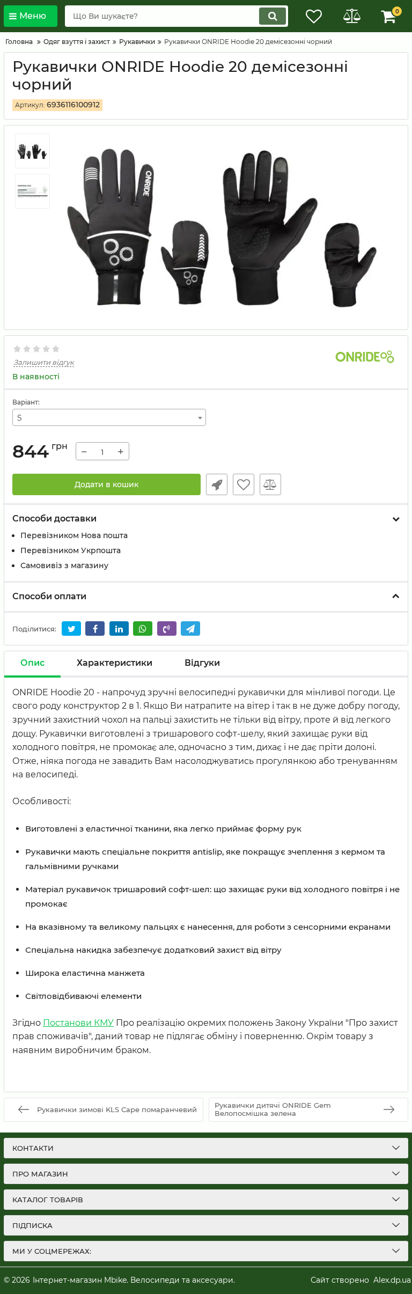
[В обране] (243, 484)
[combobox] (109, 417)
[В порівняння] (270, 484)
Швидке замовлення (216, 484)
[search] (272, 16)
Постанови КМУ (78, 1023)
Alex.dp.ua (392, 1280)
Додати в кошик (106, 484)
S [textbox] (19, 418)
